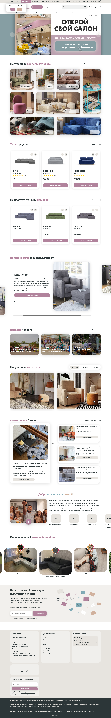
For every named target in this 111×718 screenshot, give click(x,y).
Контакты (78, 1)
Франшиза (42, 1)
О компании (35, 1)
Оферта (14, 642)
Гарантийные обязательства (20, 637)
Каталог (45, 637)
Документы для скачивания (20, 646)
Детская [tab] (85, 367)
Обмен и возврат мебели (19, 644)
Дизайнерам (49, 1)
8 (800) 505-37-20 (18, 12)
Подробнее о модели (25, 185)
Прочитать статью (24, 479)
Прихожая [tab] (74, 367)
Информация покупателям (51, 7)
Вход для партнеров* (48, 653)
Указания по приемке (18, 639)
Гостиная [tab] (96, 367)
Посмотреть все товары (92, 64)
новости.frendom (70, 1)
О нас (44, 639)
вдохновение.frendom (59, 1)
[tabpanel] (55, 391)
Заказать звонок (95, 1)
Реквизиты (15, 651)
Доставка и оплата (17, 649)
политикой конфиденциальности (28, 692)
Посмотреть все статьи (93, 420)
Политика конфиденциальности (21, 653)
